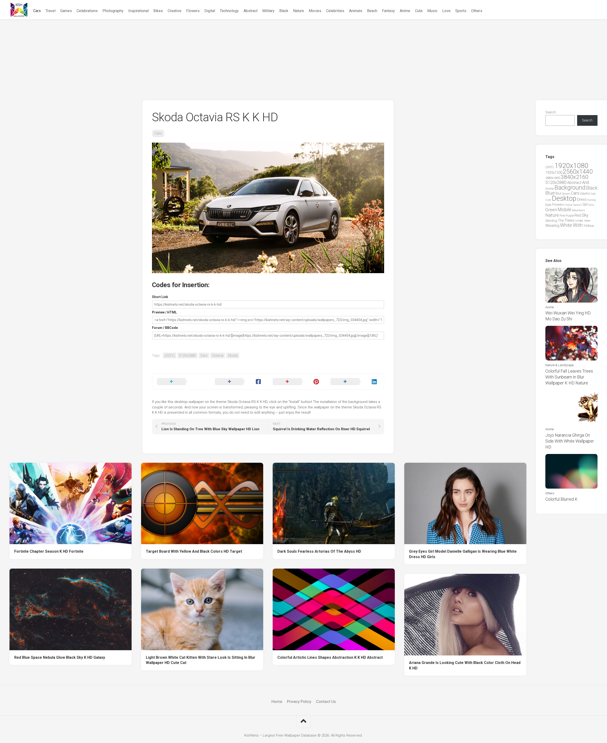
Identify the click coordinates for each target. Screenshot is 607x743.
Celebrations (87, 11)
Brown (566, 193)
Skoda (233, 355)
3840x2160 (574, 177)
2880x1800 (552, 178)
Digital (209, 11)
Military (268, 11)
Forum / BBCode (165, 328)
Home (276, 701)
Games (66, 11)
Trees (569, 220)
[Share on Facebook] (239, 381)
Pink (562, 215)
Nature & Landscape (559, 365)
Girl (585, 204)
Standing (551, 220)
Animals (355, 11)
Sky (585, 215)
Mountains (578, 210)
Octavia (217, 355)
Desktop (564, 198)
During (591, 199)
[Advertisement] (303, 55)
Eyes (548, 204)
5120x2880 (187, 355)
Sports (460, 11)
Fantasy (388, 11)
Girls (591, 204)
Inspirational (138, 11)
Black (283, 11)
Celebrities (335, 11)
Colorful (585, 193)
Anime (405, 11)
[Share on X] (181, 381)
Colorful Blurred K (561, 499)
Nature (298, 11)
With (578, 225)
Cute (419, 11)
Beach (372, 11)
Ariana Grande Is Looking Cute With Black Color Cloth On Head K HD (464, 665)
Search (550, 112)
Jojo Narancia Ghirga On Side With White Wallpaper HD (569, 441)
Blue (550, 193)
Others (476, 11)
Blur (558, 193)
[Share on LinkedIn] (355, 381)
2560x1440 (578, 171)
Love (446, 11)
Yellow (589, 226)
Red (578, 215)
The (561, 220)
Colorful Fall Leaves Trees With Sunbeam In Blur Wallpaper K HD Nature (569, 377)
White (566, 225)
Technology (229, 11)
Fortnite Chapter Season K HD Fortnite (48, 551)
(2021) (170, 355)
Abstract (251, 11)
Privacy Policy (299, 701)
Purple (570, 215)
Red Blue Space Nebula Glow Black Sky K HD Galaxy (59, 657)
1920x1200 (553, 172)
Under (579, 220)
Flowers (193, 11)
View (587, 220)
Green (551, 209)
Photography (113, 11)
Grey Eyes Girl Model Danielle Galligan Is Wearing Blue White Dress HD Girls (463, 554)
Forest (568, 204)
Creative (174, 11)
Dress (582, 199)
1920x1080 (571, 166)
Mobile (564, 209)
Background (569, 187)
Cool (592, 193)
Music (432, 11)
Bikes (158, 11)
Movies (315, 11)
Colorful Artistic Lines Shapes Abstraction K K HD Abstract (330, 657)
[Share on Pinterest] (297, 381)
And (585, 182)
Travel (50, 11)
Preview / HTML (164, 312)
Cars (37, 11)
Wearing (552, 225)
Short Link (160, 297)
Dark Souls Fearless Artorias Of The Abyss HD (319, 551)
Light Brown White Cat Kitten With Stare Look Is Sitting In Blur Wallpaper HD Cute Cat (200, 660)
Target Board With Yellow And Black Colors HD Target (194, 551)
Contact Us (326, 701)
